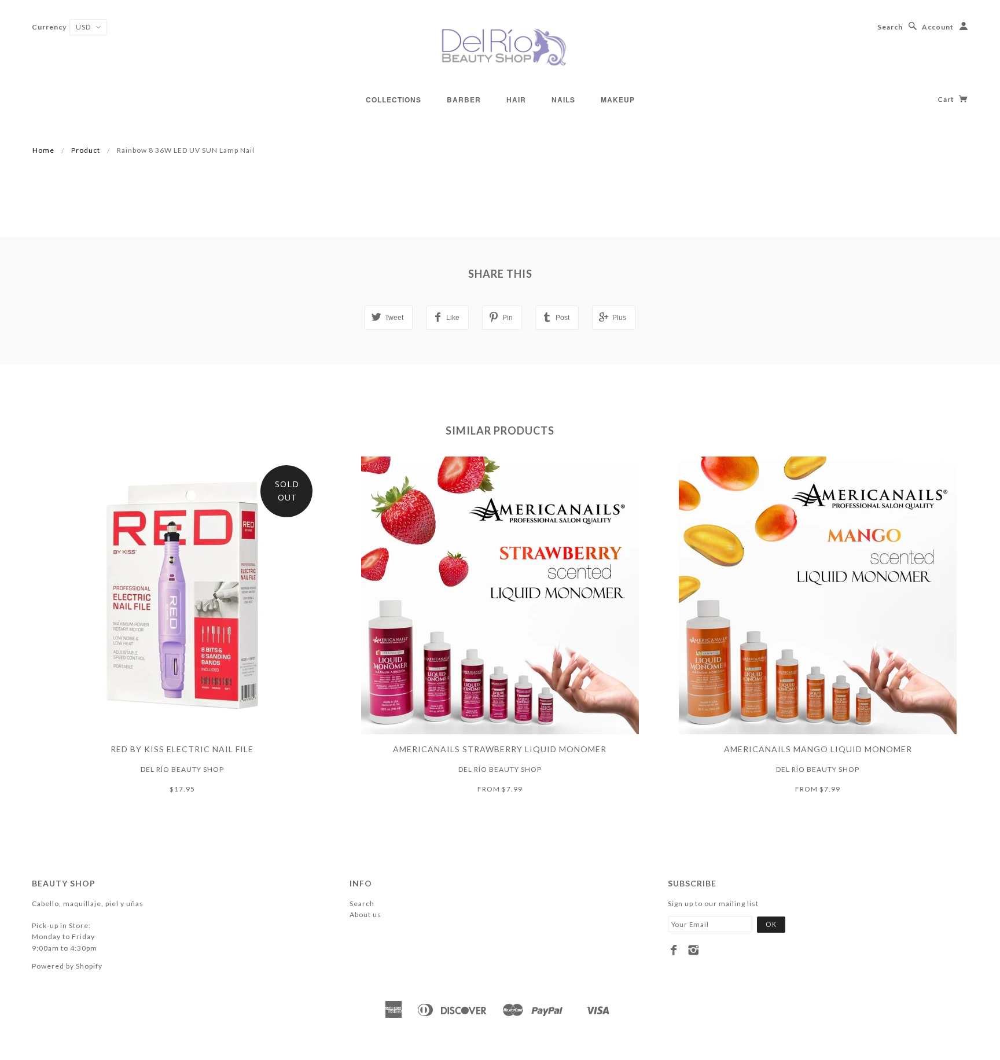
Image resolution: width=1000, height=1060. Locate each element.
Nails (563, 99)
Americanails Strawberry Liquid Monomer (499, 749)
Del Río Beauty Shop (182, 769)
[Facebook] (674, 950)
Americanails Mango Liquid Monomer (818, 749)
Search (890, 27)
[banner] (500, 46)
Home (43, 150)
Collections (393, 99)
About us (365, 914)
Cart (947, 99)
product (85, 150)
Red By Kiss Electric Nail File (182, 749)
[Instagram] (694, 950)
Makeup (618, 99)
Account (938, 27)
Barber (464, 99)
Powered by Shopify (67, 966)
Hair (516, 99)
